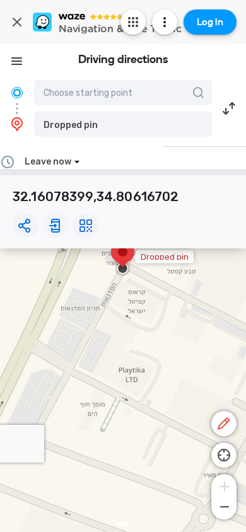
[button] (123, 124)
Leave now (48, 161)
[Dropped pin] (122, 258)
